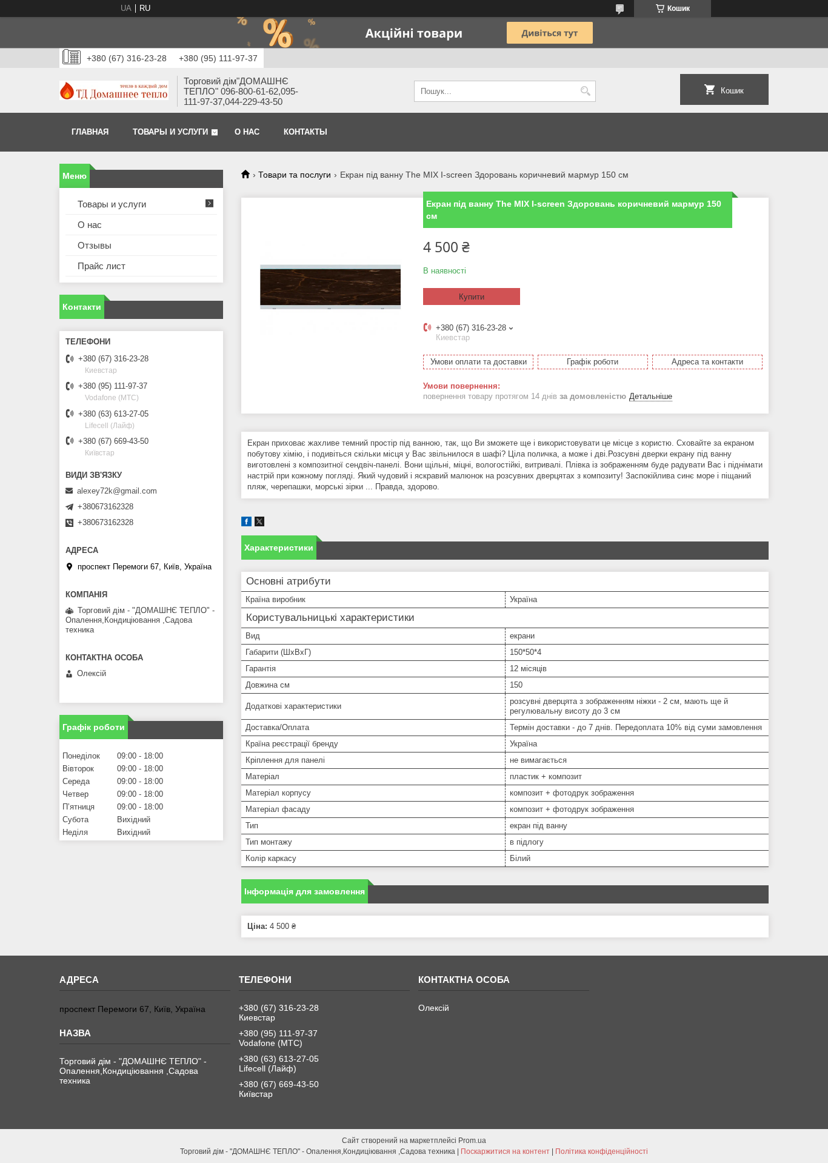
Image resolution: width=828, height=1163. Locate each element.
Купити (471, 296)
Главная (90, 131)
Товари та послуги (294, 174)
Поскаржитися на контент (505, 1151)
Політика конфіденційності (601, 1151)
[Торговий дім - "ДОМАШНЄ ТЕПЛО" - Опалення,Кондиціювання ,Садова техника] (114, 91)
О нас (247, 131)
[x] (259, 523)
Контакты (305, 131)
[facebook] (246, 523)
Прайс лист (101, 266)
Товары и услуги (170, 131)
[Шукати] (585, 91)
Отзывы (95, 245)
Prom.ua (472, 1140)
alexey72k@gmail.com (117, 490)
